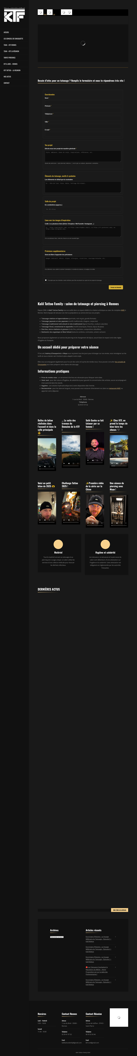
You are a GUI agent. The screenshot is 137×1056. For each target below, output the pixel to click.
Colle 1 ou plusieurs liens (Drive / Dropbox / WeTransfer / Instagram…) (69, 224)
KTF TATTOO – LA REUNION (12, 70)
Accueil (6, 32)
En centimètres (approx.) (53, 205)
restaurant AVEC (115, 388)
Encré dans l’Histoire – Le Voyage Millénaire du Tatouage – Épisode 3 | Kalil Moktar (76, 901)
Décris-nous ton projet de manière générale (60, 148)
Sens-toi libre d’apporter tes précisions (58, 254)
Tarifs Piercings (9, 57)
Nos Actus (7, 76)
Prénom (47, 106)
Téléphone (48, 114)
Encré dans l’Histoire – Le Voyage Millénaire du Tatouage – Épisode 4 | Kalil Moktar (76, 796)
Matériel (58, 552)
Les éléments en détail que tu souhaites (59, 179)
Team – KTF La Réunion (11, 51)
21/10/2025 (43, 899)
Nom (46, 98)
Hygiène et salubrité (105, 552)
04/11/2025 (43, 794)
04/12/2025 (43, 690)
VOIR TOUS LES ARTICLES (119, 910)
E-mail (47, 130)
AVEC (123, 310)
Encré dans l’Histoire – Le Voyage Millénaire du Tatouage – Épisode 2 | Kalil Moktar (98, 982)
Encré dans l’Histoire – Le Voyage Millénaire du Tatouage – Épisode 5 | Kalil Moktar (76, 692)
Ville (46, 122)
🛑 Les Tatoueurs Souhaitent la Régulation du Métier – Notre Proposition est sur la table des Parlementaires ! (97, 970)
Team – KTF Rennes (10, 45)
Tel (54, 14)
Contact (7, 83)
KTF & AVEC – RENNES (10, 64)
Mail (45, 14)
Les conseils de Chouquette (13, 38)
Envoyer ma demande (116, 287)
